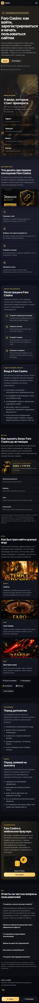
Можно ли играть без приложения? (16, 943)
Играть (5, 61)
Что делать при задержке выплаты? (16, 957)
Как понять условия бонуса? (13, 950)
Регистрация (16, 61)
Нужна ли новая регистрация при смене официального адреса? (17, 926)
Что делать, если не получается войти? (17, 904)
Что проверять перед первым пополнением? (14, 935)
